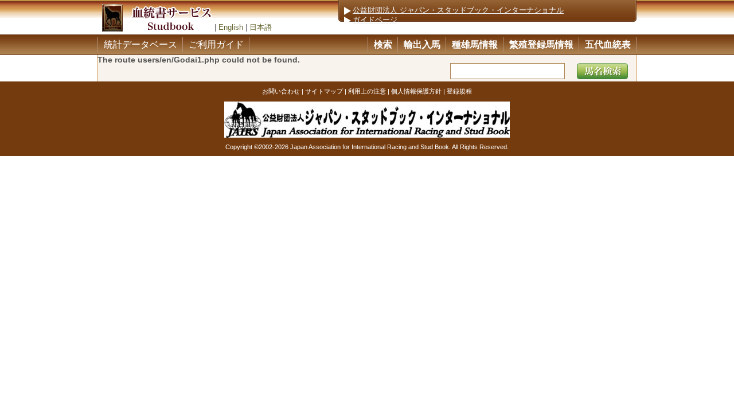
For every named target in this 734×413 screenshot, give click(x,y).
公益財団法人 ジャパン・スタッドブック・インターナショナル (458, 10)
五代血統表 (608, 44)
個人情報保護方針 (416, 91)
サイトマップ (324, 91)
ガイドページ (375, 20)
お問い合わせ (281, 91)
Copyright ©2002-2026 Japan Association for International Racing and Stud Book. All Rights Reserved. (367, 146)
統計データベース (140, 44)
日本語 (260, 28)
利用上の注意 (367, 91)
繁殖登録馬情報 (541, 44)
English (230, 28)
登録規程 (459, 91)
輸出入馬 (422, 44)
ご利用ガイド (216, 44)
